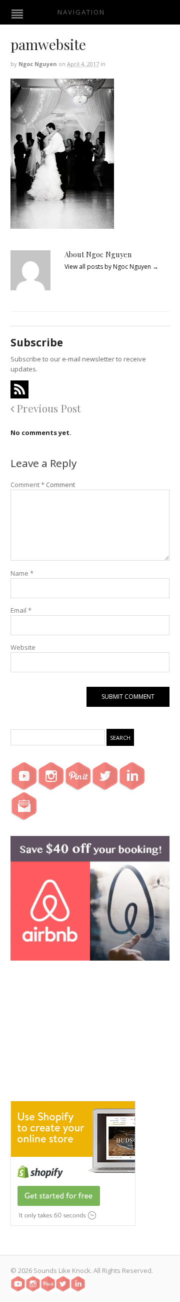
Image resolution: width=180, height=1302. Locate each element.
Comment (27, 484)
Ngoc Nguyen (37, 64)
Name (22, 573)
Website (23, 647)
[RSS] (19, 389)
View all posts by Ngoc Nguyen (111, 266)
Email (21, 610)
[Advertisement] (90, 1038)
